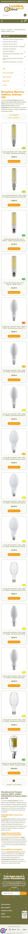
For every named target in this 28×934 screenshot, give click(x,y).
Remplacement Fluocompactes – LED (13, 54)
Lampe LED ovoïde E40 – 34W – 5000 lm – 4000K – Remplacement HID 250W (14, 676)
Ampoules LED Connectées (10, 42)
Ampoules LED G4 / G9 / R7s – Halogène (14, 46)
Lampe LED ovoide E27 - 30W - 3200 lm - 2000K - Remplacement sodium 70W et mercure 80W (14, 327)
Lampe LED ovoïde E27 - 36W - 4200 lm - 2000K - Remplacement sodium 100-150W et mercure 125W (14, 458)
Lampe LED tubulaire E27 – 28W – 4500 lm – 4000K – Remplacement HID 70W (14, 196)
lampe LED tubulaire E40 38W (9, 828)
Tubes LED (5, 56)
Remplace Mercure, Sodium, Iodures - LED (13, 59)
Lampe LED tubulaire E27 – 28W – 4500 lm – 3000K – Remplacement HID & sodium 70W (14, 152)
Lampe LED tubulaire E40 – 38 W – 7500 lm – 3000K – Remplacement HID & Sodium (14, 240)
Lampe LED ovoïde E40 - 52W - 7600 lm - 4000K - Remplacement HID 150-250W (14, 720)
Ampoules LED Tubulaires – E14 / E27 (12, 62)
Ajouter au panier (14, 161)
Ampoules (6, 36)
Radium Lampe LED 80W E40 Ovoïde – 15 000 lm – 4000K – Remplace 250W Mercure (14, 764)
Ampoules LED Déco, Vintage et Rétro (13, 39)
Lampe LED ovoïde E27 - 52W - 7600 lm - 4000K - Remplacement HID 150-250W (14, 589)
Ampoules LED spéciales (9, 49)
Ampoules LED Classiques (10, 44)
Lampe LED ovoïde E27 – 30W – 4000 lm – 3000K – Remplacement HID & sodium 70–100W (14, 371)
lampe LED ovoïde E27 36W (19, 826)
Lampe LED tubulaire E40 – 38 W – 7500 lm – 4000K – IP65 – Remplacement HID (14, 283)
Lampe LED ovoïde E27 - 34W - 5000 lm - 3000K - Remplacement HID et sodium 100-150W (14, 502)
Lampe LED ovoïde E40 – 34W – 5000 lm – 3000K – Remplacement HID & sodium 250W (14, 633)
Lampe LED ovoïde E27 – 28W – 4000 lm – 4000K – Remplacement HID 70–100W (14, 414)
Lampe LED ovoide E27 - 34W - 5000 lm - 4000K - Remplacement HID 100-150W (14, 545)
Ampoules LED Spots (8, 51)
